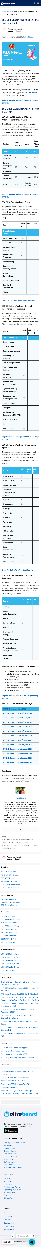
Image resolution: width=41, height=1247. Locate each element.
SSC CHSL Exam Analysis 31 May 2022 (17, 736)
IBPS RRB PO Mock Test (10, 926)
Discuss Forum (9, 1198)
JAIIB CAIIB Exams (10, 1156)
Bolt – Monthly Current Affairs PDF (14, 1054)
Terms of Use (9, 1229)
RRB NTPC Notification (9, 878)
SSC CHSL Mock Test (8, 936)
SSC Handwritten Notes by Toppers (14, 1048)
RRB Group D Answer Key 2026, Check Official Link (19, 994)
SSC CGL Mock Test (8, 916)
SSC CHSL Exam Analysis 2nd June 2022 (17, 744)
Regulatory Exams (10, 1154)
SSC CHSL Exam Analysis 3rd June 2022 (17, 749)
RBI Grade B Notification (10, 875)
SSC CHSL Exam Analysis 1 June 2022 (17, 740)
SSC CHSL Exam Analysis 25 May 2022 (17, 718)
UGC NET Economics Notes (11, 957)
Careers (7, 1220)
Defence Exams (9, 1162)
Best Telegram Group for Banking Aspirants (17, 1057)
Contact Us (8, 1216)
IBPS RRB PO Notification (10, 884)
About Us (7, 1213)
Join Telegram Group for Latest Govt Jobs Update (19, 1094)
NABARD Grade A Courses (10, 902)
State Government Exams (13, 1167)
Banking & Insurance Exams (14, 1143)
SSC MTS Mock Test (8, 939)
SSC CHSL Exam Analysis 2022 (14, 709)
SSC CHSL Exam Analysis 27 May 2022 (17, 727)
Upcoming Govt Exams (12, 1190)
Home (4, 11)
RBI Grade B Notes (8, 970)
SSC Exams (8, 1145)
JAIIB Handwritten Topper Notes (13, 1051)
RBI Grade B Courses (9, 899)
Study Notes (8, 1184)
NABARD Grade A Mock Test (11, 923)
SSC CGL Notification (8, 871)
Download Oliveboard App (10, 1087)
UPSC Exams (8, 1165)
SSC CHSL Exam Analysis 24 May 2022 (17, 713)
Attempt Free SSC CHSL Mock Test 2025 (16, 1084)
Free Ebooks (8, 1195)
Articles (11, 11)
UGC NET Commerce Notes (11, 960)
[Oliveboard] (8, 3)
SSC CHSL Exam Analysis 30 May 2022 (17, 731)
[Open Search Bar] (34, 3)
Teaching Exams (10, 1151)
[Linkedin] (20, 829)
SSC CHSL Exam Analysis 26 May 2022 (17, 722)
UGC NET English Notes (10, 967)
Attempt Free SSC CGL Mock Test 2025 (15, 1077)
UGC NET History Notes (10, 964)
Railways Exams (10, 1148)
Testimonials (9, 1223)
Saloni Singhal (28, 37)
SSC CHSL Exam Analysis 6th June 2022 (17, 753)
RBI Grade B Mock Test (9, 932)
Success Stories (9, 1192)
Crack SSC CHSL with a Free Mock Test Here (18, 301)
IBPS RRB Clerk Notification (11, 888)
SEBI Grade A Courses (9, 905)
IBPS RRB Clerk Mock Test (10, 919)
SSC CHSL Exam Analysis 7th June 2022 (17, 758)
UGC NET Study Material (10, 954)
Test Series (8, 1181)
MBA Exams (8, 1159)
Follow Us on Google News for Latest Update (18, 1090)
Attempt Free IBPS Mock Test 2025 (14, 1081)
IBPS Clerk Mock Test (9, 929)
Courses (7, 1179)
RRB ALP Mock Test (8, 942)
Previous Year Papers (12, 1187)
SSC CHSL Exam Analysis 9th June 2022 (17, 762)
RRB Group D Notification (10, 881)
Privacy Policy (9, 1226)
